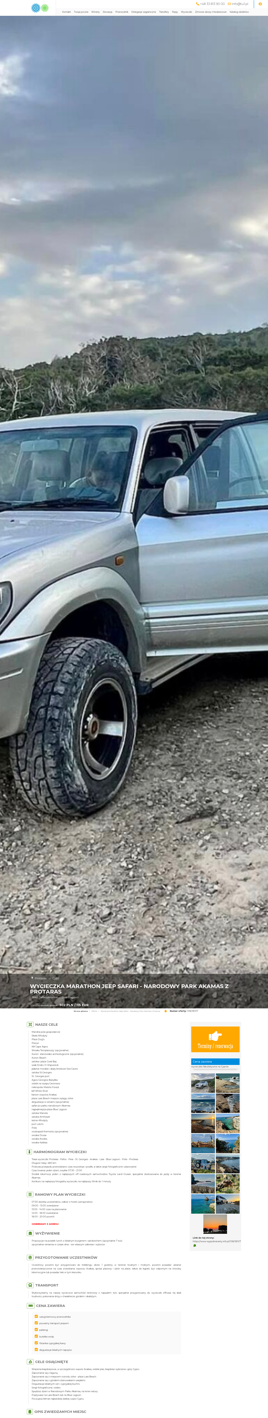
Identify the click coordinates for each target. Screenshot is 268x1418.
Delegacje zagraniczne (143, 12)
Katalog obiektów (239, 12)
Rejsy (175, 12)
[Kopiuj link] (195, 1245)
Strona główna (81, 1011)
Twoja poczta (81, 12)
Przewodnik (121, 12)
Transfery (164, 12)
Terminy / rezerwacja (215, 1045)
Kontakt (66, 12)
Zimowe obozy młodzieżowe (211, 12)
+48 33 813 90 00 (212, 4)
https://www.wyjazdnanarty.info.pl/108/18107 (217, 1241)
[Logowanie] (260, 4)
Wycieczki (186, 12)
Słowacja (107, 12)
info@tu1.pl (240, 4)
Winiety (95, 12)
